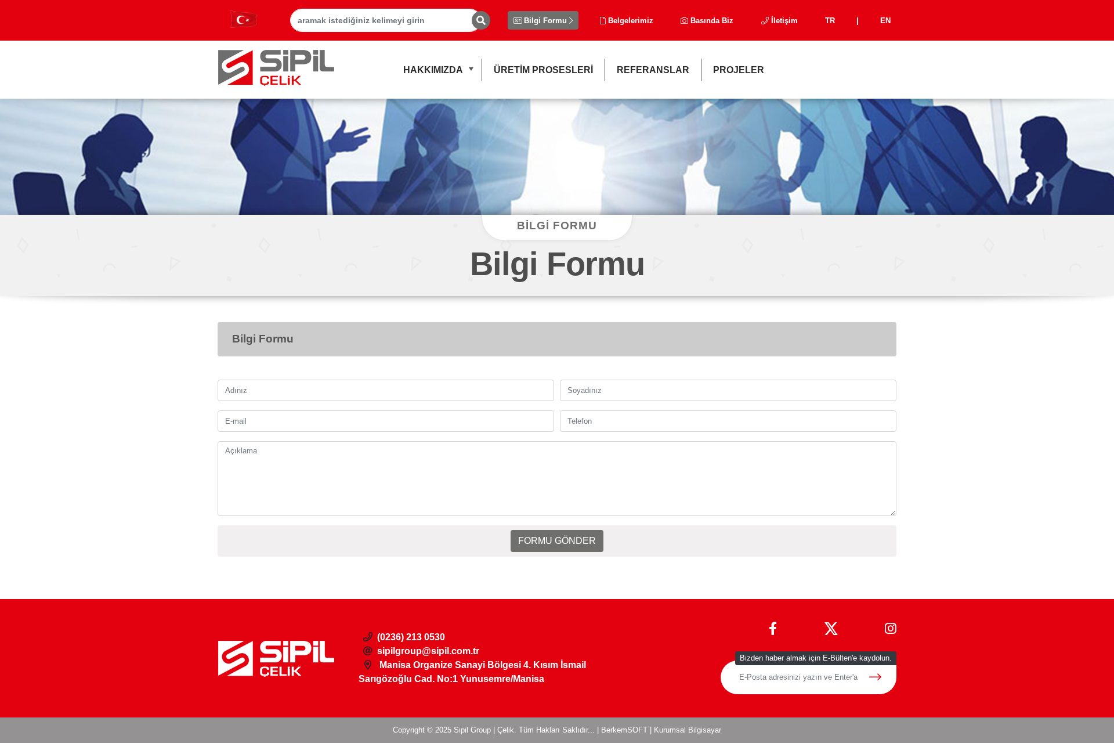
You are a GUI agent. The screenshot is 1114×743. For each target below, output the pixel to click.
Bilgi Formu (545, 20)
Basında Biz (710, 20)
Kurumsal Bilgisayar (687, 730)
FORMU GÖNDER (557, 541)
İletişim (783, 20)
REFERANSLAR (653, 70)
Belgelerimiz (629, 20)
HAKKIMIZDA (433, 70)
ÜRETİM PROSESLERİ (543, 70)
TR (830, 20)
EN (885, 20)
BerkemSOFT (624, 730)
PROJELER (738, 70)
